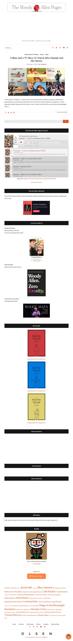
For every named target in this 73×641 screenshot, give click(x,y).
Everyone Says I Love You (36, 598)
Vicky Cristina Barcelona (29, 615)
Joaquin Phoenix (56, 602)
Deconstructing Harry (54, 594)
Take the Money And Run (36, 612)
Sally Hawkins (7, 612)
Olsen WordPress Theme (32, 637)
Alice (19, 588)
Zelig (5, 618)
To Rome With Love (13, 615)
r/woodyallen (36, 564)
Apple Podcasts (28, 178)
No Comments (42, 64)
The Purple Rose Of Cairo (52, 612)
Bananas (34, 588)
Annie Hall (26, 587)
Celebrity (6, 594)
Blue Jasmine (45, 587)
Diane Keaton (9, 598)
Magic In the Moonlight (52, 605)
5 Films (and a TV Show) (31, 54)
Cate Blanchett (62, 592)
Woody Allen (55, 624)
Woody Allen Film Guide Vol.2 (36, 391)
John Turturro (7, 605)
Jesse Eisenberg (44, 602)
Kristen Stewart (24, 605)
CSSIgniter (44, 637)
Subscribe (28, 146)
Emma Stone (22, 597)
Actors (42, 54)
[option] (36, 152)
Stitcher (53, 178)
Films (47, 54)
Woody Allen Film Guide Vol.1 (36, 359)
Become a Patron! (36, 182)
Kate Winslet (15, 605)
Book (14, 624)
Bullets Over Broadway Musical (32, 592)
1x (34, 143)
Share (36, 146)
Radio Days (59, 609)
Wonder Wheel (43, 615)
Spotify (48, 178)
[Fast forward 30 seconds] (39, 143)
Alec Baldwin (14, 588)
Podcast (21, 624)
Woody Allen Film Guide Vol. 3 (36, 423)
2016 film (7, 588)
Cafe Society (49, 591)
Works (38, 624)
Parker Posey (51, 609)
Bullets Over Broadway (13, 592)
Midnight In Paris (39, 609)
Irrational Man (30, 601)
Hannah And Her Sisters (13, 602)
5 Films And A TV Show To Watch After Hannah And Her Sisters (36, 59)
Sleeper (13, 612)
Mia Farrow (27, 609)
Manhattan (9, 609)
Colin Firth (13, 594)
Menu (9, 48)
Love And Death (34, 605)
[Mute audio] (26, 143)
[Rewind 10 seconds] (31, 143)
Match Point (19, 609)
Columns (46, 624)
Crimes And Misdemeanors (26, 595)
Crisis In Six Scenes (41, 594)
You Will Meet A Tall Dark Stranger (57, 615)
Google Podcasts (39, 178)
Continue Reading (62, 112)
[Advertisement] (36, 25)
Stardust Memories (22, 612)
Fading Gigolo (47, 598)
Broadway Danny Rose (59, 588)
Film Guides (30, 624)
